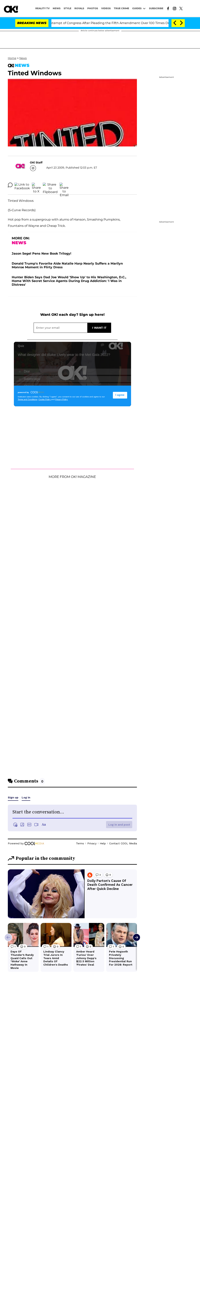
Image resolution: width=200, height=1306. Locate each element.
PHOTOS (92, 8)
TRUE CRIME (121, 8)
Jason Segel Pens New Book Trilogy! (41, 253)
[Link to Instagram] (174, 8)
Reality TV (42, 8)
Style (67, 8)
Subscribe (156, 8)
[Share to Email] (64, 185)
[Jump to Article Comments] (10, 185)
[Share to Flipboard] (50, 185)
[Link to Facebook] (168, 8)
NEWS (57, 8)
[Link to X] (181, 8)
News (23, 58)
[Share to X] (36, 185)
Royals (79, 8)
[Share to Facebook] (22, 185)
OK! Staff (36, 162)
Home (12, 58)
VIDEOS (106, 8)
